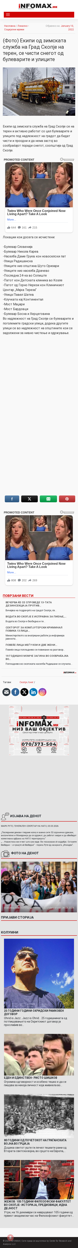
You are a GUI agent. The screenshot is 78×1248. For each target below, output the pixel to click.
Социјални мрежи (14, 29)
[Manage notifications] (10, 1237)
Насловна (9, 26)
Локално (22, 26)
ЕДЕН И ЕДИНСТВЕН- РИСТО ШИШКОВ (30, 1077)
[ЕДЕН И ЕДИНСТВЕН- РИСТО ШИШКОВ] (39, 1054)
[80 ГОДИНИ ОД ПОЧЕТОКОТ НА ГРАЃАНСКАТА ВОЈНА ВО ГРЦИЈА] (39, 1115)
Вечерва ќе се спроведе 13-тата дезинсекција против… (29, 604)
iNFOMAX (15, 1241)
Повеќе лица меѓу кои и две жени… (31, 644)
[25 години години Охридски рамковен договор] (39, 973)
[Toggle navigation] (8, 15)
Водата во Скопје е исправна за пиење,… (36, 616)
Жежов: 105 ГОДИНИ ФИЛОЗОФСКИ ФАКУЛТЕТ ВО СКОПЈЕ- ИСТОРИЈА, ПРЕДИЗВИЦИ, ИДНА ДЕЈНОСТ (37, 1205)
